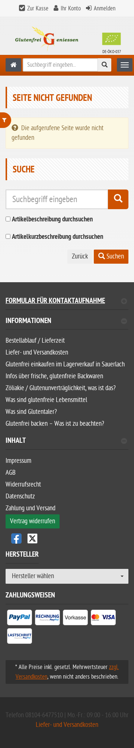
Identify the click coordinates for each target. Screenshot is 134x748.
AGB (11, 473)
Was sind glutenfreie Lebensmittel (46, 400)
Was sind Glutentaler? (31, 412)
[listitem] (20, 619)
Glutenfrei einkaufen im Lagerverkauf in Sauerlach (65, 364)
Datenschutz (20, 496)
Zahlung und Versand (30, 508)
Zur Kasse (37, 8)
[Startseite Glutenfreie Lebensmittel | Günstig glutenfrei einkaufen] (67, 39)
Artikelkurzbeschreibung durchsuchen (57, 237)
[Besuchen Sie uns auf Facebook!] (16, 538)
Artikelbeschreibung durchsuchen (52, 219)
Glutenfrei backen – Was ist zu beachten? (55, 424)
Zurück (80, 256)
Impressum (18, 461)
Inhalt (16, 441)
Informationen (28, 322)
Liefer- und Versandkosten (37, 352)
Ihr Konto (71, 8)
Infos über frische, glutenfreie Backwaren (54, 376)
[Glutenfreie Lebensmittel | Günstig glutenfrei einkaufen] (13, 65)
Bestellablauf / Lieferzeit (35, 341)
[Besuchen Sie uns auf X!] (67, 538)
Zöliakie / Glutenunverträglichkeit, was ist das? (61, 388)
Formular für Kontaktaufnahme (55, 302)
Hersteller (22, 555)
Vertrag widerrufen (32, 521)
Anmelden (104, 8)
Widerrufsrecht (23, 484)
